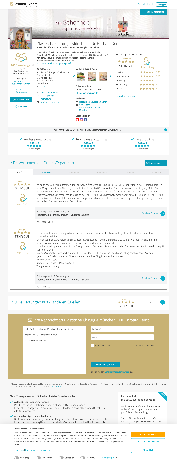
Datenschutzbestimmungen (37, 450)
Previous (73, 76)
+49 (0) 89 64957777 (50, 92)
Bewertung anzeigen (126, 95)
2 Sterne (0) (129, 172)
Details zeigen (108, 458)
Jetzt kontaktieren (155, 12)
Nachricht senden (105, 364)
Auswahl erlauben (148, 441)
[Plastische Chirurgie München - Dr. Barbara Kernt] (21, 38)
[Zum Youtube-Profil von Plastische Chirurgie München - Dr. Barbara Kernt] (78, 121)
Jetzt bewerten (21, 99)
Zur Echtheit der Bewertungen (21, 90)
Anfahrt (44, 86)
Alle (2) (20, 172)
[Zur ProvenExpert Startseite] (23, 5)
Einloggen (162, 4)
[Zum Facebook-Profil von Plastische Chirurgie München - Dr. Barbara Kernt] (86, 121)
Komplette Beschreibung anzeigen (53, 63)
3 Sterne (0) (102, 172)
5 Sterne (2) (46, 172)
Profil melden (57, 386)
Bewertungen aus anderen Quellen (21, 82)
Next (110, 76)
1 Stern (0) (156, 172)
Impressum (19, 450)
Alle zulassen (148, 434)
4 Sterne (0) (74, 172)
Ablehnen (148, 449)
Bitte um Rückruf (102, 345)
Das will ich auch (145, 4)
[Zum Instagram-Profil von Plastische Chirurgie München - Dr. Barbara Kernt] (82, 121)
